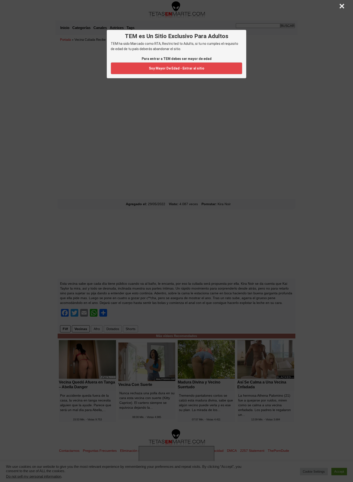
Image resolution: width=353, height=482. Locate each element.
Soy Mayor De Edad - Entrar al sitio (176, 68)
